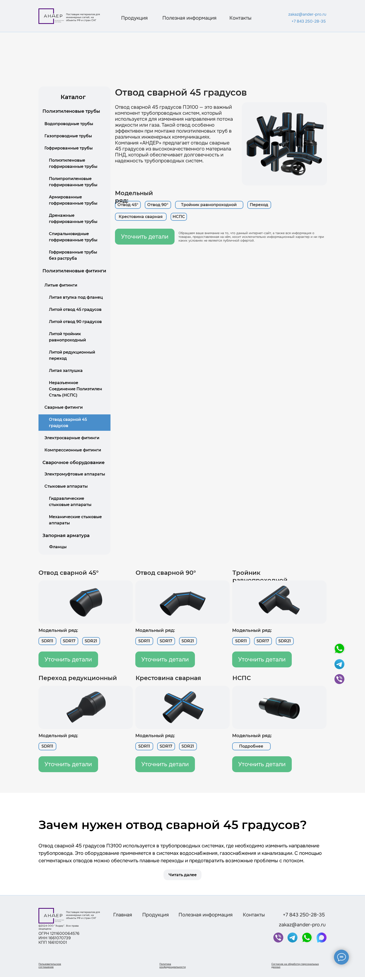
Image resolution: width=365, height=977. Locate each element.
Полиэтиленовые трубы (71, 111)
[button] (128, 205)
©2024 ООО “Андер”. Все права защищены (58, 927)
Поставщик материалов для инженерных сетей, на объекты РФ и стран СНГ (83, 17)
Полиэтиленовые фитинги (74, 271)
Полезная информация (189, 18)
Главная (122, 915)
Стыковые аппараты (66, 486)
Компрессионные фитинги (72, 450)
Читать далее (183, 874)
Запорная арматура (66, 535)
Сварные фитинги (63, 407)
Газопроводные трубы (68, 136)
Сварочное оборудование (73, 462)
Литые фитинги (60, 285)
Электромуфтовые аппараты (74, 474)
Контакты (240, 18)
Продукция (134, 18)
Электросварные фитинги (71, 437)
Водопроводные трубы (68, 123)
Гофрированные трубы (68, 148)
